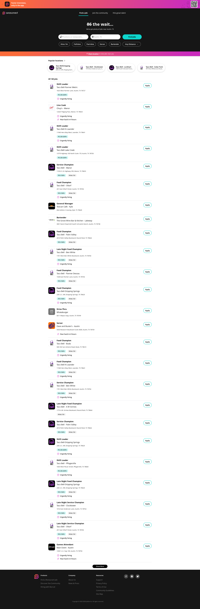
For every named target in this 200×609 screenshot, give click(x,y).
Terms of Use (101, 587)
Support (99, 580)
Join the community (100, 13)
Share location (93, 54)
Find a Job (83, 13)
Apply (147, 85)
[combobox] (73, 36)
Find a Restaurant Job (49, 580)
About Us (72, 580)
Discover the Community (50, 583)
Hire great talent (119, 13)
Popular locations (55, 61)
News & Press (73, 583)
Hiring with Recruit (48, 587)
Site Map (99, 594)
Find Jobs (132, 37)
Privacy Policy (101, 583)
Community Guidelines (105, 590)
